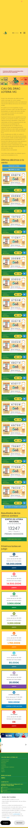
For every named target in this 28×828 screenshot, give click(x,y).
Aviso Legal (3, 790)
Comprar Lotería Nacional (14, 706)
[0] (21, 33)
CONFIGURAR (16, 814)
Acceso (16, 33)
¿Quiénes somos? (5, 744)
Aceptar (5, 823)
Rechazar (19, 823)
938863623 (5, 772)
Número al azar (15, 169)
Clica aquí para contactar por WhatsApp (11, 774)
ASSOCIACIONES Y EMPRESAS (7, 752)
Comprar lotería (4, 746)
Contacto (3, 749)
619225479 (4, 775)
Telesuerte (3, 788)
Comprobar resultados (14, 539)
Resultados (3, 747)
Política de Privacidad (6, 791)
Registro (3, 756)
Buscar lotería (14, 166)
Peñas (2, 753)
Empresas (3, 750)
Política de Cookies (5, 792)
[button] (2, 83)
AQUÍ (8, 817)
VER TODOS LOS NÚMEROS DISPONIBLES (15, 507)
